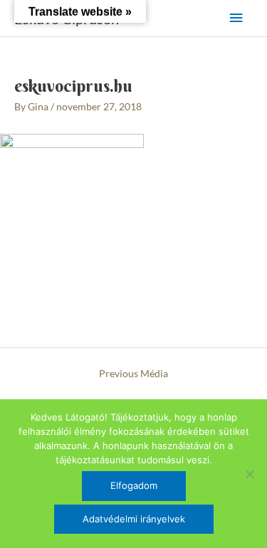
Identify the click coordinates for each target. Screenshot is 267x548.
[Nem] (249, 474)
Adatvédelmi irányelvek (134, 519)
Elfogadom (133, 485)
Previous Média (133, 373)
